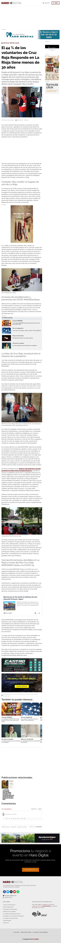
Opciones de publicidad (10, 909)
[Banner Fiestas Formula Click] (52, 92)
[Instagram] (11, 891)
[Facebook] (4, 891)
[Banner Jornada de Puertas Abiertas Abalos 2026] (52, 79)
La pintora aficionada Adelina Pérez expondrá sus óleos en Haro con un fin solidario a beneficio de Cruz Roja (8, 794)
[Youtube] (14, 891)
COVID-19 (15, 694)
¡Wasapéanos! (7, 920)
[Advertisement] (30, 17)
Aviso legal (16, 932)
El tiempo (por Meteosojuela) (12, 913)
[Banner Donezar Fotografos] (52, 53)
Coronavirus (7, 694)
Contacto (6, 922)
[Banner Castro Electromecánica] (21, 671)
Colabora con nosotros (10, 918)
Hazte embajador (8, 907)
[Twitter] (7, 891)
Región (12, 43)
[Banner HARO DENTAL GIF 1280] (30, 38)
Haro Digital (35, 939)
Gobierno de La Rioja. (39, 907)
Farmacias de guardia (9, 911)
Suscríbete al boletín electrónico (13, 916)
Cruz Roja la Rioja (24, 694)
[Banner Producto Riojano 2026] (22, 241)
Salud (17, 43)
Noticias (6, 43)
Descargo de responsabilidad (40, 932)
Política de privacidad (25, 932)
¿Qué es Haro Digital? (9, 904)
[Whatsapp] (17, 891)
